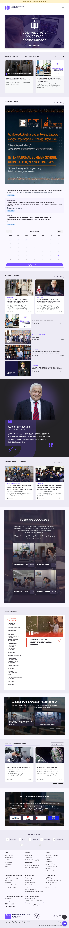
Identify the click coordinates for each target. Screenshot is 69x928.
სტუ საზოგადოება (10, 860)
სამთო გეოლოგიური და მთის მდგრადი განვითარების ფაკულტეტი (14, 630)
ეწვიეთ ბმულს (42, 1)
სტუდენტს (29, 863)
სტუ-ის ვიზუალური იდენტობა (53, 880)
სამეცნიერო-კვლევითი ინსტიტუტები (52, 856)
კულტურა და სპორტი (51, 887)
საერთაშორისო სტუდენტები (33, 860)
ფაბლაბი (27, 887)
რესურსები (29, 875)
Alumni (6, 866)
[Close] (67, 2)
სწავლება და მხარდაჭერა (32, 865)
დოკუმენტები (8, 862)
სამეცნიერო (10, 765)
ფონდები (48, 868)
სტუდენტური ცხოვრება (31, 867)
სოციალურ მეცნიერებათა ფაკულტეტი (12, 683)
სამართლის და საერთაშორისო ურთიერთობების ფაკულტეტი (13, 660)
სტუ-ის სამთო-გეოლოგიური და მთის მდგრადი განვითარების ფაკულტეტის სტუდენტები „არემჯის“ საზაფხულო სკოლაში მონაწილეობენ (19, 489)
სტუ (6, 853)
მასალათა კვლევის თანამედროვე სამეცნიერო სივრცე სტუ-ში (18, 768)
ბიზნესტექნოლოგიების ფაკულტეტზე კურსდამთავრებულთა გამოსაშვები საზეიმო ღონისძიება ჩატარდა (49, 487)
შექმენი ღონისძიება (34, 265)
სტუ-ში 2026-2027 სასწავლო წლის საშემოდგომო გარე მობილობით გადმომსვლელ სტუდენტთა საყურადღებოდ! (18, 302)
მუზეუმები (28, 880)
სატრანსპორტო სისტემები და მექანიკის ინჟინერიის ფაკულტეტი (12, 646)
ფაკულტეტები (9, 855)
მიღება (28, 853)
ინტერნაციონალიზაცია (14, 875)
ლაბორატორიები (30, 882)
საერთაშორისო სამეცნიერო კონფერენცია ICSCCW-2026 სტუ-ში (47, 336)
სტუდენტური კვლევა (51, 866)
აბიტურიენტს (28, 857)
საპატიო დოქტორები (51, 882)
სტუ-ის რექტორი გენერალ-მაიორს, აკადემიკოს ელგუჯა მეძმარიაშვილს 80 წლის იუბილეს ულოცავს (47, 368)
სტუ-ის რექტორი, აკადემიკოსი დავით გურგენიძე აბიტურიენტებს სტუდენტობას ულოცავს (48, 301)
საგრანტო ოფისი (50, 871)
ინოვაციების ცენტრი (30, 889)
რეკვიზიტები (10, 906)
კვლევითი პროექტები (51, 864)
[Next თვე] (10, 231)
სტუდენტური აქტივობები (13, 483)
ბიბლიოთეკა (8, 864)
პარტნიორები (9, 880)
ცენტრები (48, 859)
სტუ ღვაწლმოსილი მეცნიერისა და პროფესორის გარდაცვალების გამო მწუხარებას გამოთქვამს (46, 352)
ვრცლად (33, 565)
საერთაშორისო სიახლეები (12, 878)
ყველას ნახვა (58, 102)
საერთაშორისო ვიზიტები (39, 334)
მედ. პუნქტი (9, 904)
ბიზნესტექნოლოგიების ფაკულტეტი (15, 677)
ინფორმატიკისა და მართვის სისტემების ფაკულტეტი (14, 667)
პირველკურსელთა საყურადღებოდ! (42, 321)
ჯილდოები (48, 884)
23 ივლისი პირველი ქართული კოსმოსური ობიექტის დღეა (47, 768)
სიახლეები (10, 297)
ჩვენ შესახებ (50, 875)
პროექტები (8, 882)
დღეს (60, 231)
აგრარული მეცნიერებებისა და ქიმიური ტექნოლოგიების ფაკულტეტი (13, 638)
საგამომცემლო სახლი (31, 884)
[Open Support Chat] (64, 923)
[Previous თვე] (7, 231)
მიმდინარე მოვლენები (14, 896)
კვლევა (48, 853)
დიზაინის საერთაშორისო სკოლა (12, 673)
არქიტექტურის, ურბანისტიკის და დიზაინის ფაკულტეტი (14, 654)
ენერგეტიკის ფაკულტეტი (11, 623)
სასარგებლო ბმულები (11, 887)
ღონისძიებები (9, 857)
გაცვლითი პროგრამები (11, 884)
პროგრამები (28, 855)
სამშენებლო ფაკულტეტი (12, 619)
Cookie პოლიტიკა (59, 922)
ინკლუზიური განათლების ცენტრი (34, 891)
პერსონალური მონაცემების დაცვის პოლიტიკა (51, 925)
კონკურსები (8, 898)
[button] (37, 45)
